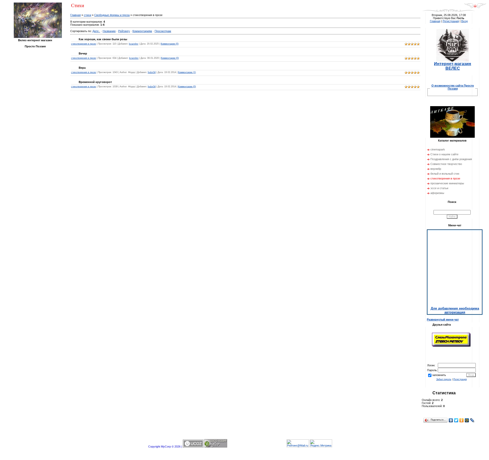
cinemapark (437, 149)
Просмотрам (163, 31)
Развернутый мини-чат (443, 319)
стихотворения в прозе (83, 44)
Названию (109, 31)
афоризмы (437, 192)
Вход (464, 21)
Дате (95, 31)
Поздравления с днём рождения (451, 159)
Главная (75, 15)
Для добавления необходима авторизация (455, 310)
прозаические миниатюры (447, 183)
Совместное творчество (446, 163)
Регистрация (451, 21)
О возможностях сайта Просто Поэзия (452, 87)
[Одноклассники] (461, 420)
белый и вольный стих (444, 173)
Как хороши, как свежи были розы (103, 39)
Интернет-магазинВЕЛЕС (452, 66)
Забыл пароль (443, 379)
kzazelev (133, 44)
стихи (87, 15)
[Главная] (475, 7)
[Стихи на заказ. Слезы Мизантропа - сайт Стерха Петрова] (451, 346)
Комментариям (142, 31)
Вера (82, 67)
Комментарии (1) (187, 72)
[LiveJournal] (472, 420)
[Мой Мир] (467, 420)
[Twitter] (456, 420)
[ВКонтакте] (451, 420)
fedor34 (152, 72)
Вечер (83, 53)
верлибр (435, 168)
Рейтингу (124, 31)
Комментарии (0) (170, 44)
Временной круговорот (95, 81)
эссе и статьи (439, 188)
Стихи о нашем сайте (444, 154)
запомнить (439, 375)
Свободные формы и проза (112, 15)
